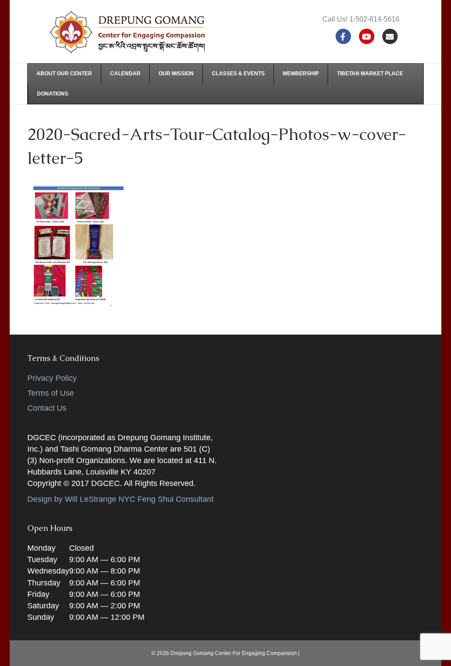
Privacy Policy (52, 378)
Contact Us (47, 408)
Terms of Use (50, 393)
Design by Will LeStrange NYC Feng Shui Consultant (120, 499)
